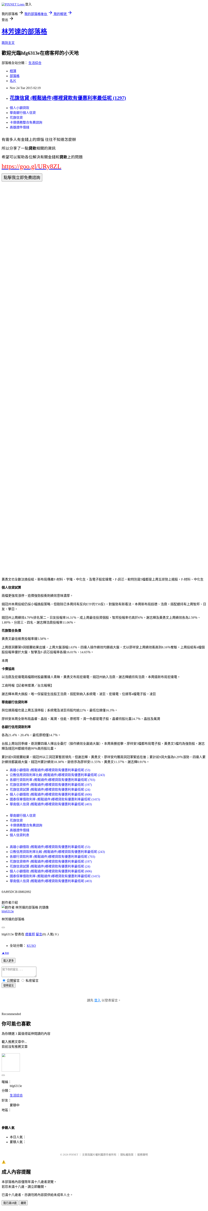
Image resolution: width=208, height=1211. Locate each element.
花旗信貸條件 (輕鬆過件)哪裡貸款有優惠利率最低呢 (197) (51, 784)
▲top (5, 952)
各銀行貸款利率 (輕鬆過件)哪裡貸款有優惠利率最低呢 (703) (52, 780)
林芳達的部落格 (24, 31)
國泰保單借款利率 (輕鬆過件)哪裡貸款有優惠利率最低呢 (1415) (55, 799)
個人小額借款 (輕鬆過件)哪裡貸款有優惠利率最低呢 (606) (51, 794)
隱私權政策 (126, 1154)
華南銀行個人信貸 (23, 112)
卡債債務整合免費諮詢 (26, 122)
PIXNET (73, 1154)
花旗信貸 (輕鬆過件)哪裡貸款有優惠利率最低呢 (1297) (68, 98)
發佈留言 (8, 985)
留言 (39, 934)
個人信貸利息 (19, 835)
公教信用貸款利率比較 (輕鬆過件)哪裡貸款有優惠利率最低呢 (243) (57, 775)
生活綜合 (34, 63)
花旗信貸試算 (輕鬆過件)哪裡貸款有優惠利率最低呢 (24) (50, 789)
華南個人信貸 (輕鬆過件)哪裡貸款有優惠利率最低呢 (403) (51, 804)
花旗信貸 (16, 117)
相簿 (13, 71)
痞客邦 (30, 934)
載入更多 (8, 960)
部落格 (15, 76)
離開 (23, 1202)
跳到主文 (8, 43)
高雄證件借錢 (19, 127)
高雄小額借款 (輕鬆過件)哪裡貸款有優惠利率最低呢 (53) (50, 770)
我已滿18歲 (10, 1202)
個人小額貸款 (19, 108)
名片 (13, 81)
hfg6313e (8, 911)
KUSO (31, 945)
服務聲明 (142, 1154)
